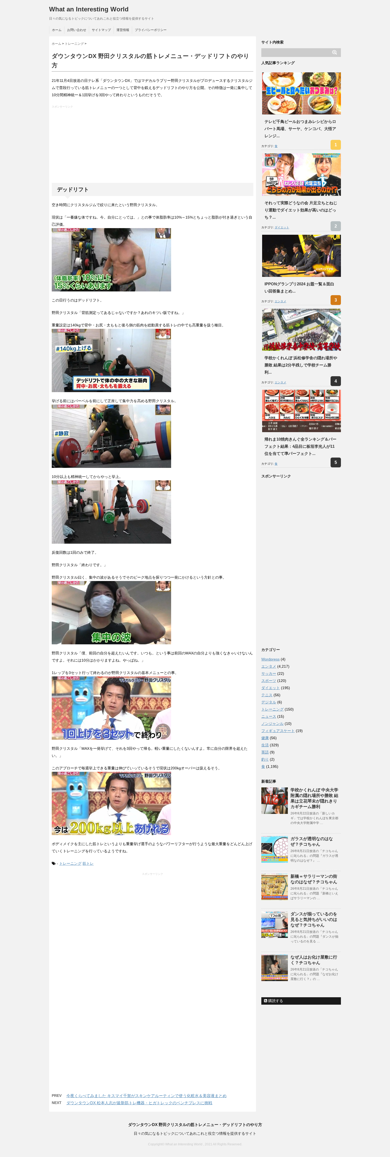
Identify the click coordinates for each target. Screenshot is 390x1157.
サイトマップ (101, 30)
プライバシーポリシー (151, 30)
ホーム (57, 30)
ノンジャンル (272, 723)
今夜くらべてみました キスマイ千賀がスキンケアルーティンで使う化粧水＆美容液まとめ (146, 1095)
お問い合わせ (76, 30)
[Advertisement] (153, 146)
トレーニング (70, 863)
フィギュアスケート (278, 731)
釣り (265, 759)
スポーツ (268, 681)
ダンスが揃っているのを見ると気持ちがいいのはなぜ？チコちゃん (314, 919)
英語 (265, 752)
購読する (275, 1001)
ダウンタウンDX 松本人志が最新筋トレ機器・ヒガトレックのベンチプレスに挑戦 (139, 1103)
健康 (265, 738)
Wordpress (270, 659)
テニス (266, 695)
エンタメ (280, 301)
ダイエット (282, 227)
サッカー (268, 673)
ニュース (268, 716)
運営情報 (122, 30)
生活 (265, 745)
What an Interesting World (89, 9)
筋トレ (88, 863)
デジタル (268, 702)
